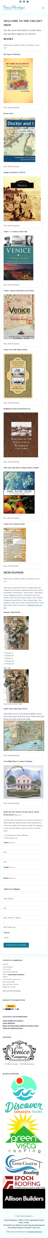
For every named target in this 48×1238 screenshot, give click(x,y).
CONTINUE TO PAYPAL (16, 945)
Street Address (9, 899)
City (5, 908)
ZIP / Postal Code (10, 927)
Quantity (16, 107)
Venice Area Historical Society (13, 1028)
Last (5, 862)
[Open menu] (43, 8)
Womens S (9, 653)
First (5, 852)
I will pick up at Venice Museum (16, 835)
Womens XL (9, 661)
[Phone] (24, 1)
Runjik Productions (35, 1232)
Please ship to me (11, 838)
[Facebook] (20, 1)
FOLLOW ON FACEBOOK (12, 991)
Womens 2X (9, 664)
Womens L (9, 658)
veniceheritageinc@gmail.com (16, 974)
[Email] (27, 1)
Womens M (9, 656)
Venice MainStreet (9, 1023)
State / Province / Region (12, 918)
